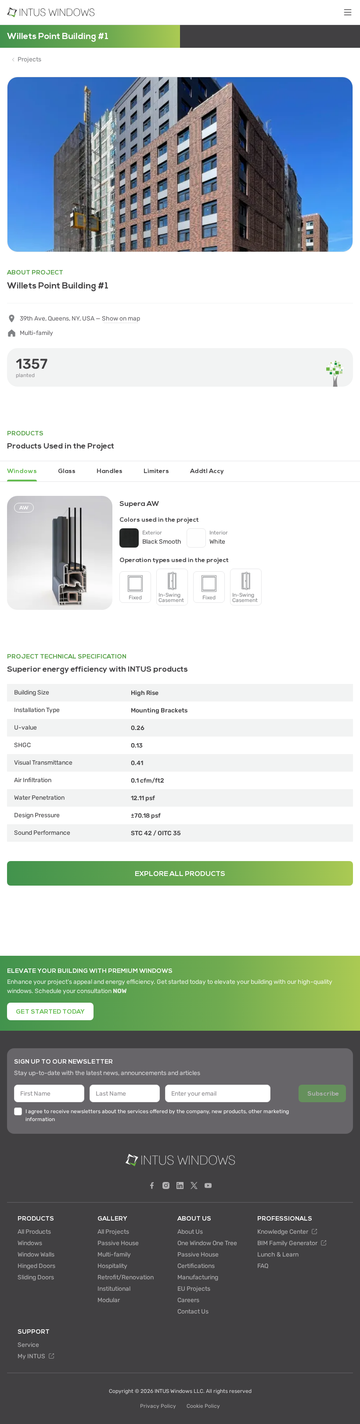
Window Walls (36, 1254)
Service (28, 1345)
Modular (108, 1300)
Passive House (118, 1243)
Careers (188, 1300)
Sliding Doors (36, 1277)
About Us (190, 1231)
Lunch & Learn (278, 1254)
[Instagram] (165, 1185)
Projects (29, 60)
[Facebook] (151, 1185)
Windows (30, 1243)
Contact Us (193, 1311)
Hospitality (112, 1266)
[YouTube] (208, 1185)
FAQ (262, 1266)
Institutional (113, 1288)
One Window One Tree (207, 1243)
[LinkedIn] (180, 1185)
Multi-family (114, 1254)
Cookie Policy (203, 1406)
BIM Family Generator (288, 1243)
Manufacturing (197, 1277)
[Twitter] (194, 1185)
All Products (34, 1231)
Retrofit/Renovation (125, 1277)
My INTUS (32, 1356)
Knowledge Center (283, 1231)
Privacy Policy (158, 1406)
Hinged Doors (36, 1266)
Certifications (196, 1266)
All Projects (113, 1231)
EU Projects (193, 1288)
